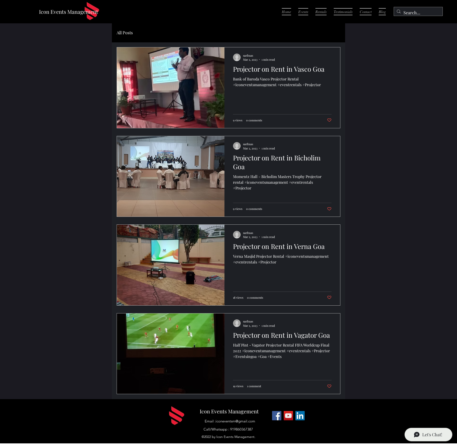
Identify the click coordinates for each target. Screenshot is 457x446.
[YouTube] (288, 415)
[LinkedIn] (300, 415)
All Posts (125, 32)
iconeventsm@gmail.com (235, 421)
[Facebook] (276, 415)
